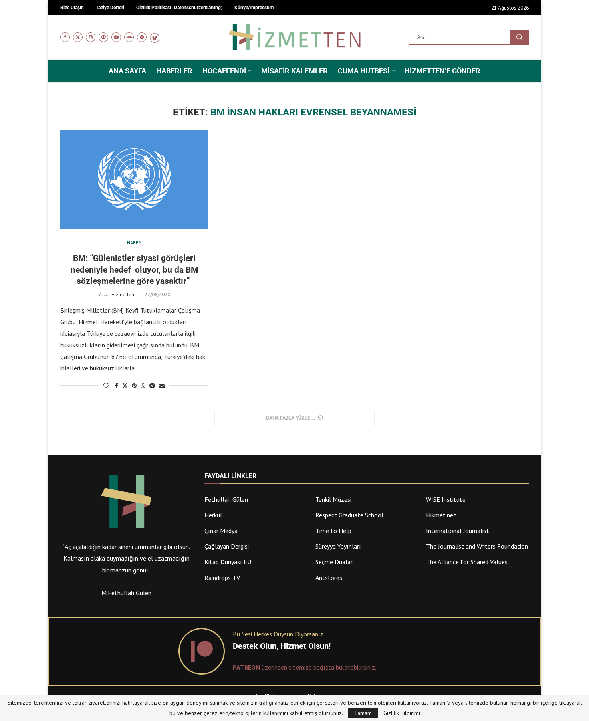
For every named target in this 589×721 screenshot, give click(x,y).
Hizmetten (122, 294)
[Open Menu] (63, 71)
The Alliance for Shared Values (467, 562)
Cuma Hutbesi (363, 71)
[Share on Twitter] (125, 385)
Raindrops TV (222, 577)
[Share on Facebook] (116, 385)
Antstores (328, 577)
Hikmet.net (441, 515)
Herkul (213, 515)
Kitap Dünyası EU (227, 562)
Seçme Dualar (334, 562)
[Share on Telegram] (152, 385)
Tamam (363, 713)
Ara (519, 37)
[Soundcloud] (129, 37)
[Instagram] (90, 37)
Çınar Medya (221, 530)
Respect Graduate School (349, 515)
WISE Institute (446, 499)
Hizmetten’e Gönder (442, 71)
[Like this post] (106, 385)
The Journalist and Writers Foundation (477, 546)
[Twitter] (78, 37)
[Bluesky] (154, 37)
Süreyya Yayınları (338, 546)
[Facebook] (65, 37)
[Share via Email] (162, 385)
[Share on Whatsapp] (143, 385)
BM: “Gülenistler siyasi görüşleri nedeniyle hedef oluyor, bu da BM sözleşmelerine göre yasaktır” (134, 269)
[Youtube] (116, 37)
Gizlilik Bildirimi (401, 713)
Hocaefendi (224, 71)
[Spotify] (142, 37)
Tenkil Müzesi (333, 499)
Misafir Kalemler (294, 71)
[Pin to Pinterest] (134, 385)
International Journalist (457, 530)
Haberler (174, 71)
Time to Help (333, 530)
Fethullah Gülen (226, 499)
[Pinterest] (103, 37)
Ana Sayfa (127, 71)
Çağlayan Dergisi (226, 546)
